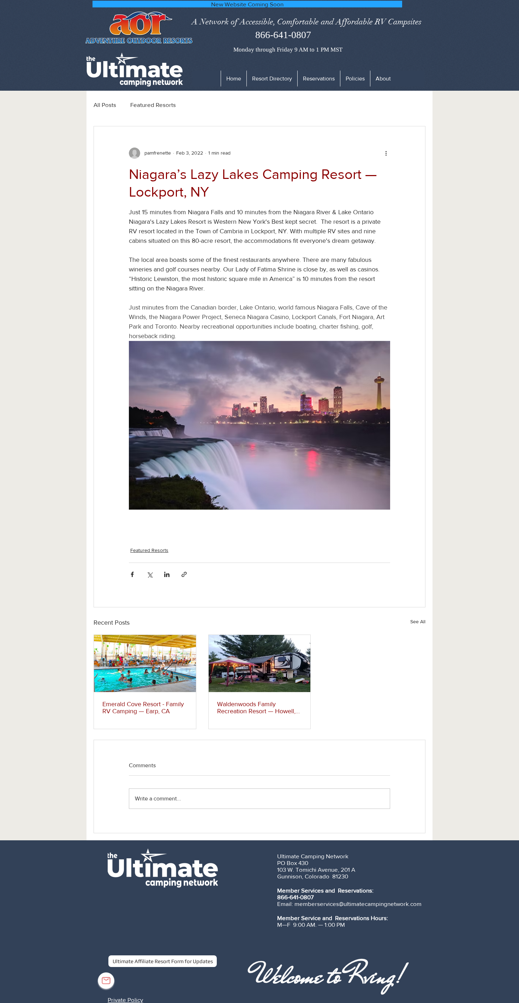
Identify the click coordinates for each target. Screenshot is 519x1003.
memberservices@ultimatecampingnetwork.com (358, 903)
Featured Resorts (153, 104)
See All (417, 621)
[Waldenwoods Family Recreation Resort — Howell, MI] (260, 663)
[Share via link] (184, 574)
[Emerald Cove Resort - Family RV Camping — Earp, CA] (145, 663)
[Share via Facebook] (132, 574)
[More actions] (386, 153)
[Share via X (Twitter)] (149, 574)
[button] (355, 78)
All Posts (105, 104)
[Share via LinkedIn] (166, 574)
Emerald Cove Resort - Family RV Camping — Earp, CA (143, 708)
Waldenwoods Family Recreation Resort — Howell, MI (256, 708)
